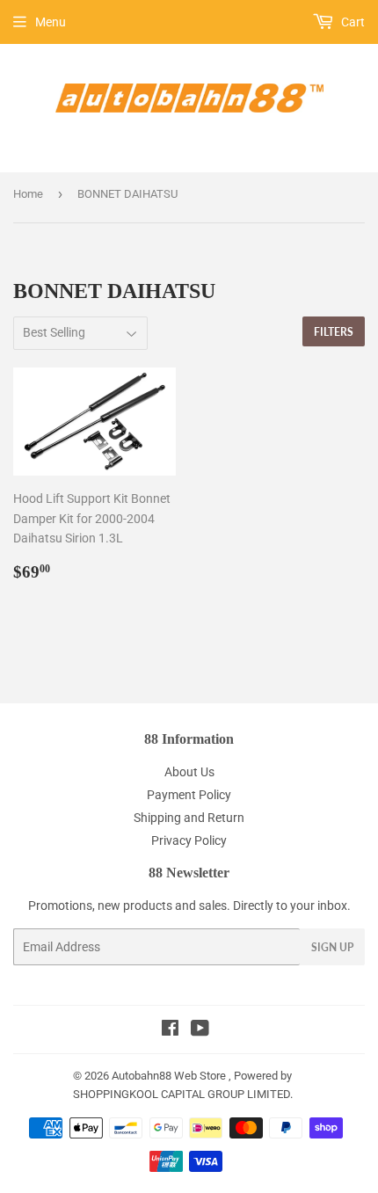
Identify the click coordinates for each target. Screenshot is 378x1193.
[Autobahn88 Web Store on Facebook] (170, 1030)
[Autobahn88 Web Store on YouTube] (200, 1030)
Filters (333, 331)
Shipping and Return (189, 818)
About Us (189, 772)
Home (28, 193)
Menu (50, 22)
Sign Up (332, 947)
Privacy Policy (189, 840)
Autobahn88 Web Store (169, 1075)
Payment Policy (189, 795)
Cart (351, 22)
